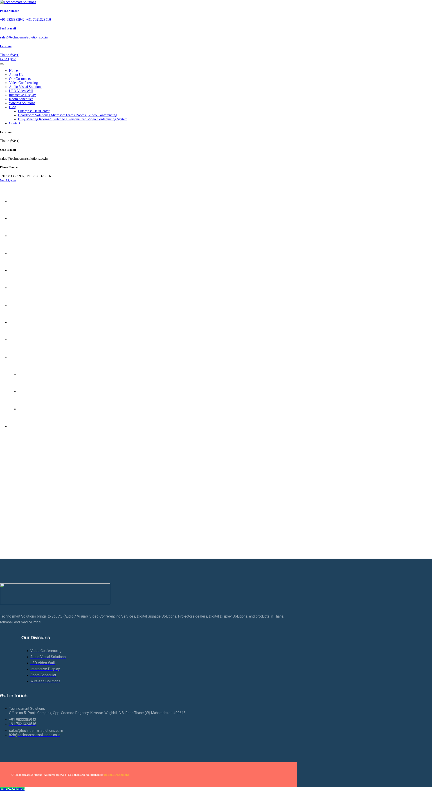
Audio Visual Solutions (25, 87)
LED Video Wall (21, 91)
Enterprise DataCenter (34, 111)
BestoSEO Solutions (116, 774)
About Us (16, 74)
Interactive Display (22, 95)
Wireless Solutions (22, 103)
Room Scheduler (21, 99)
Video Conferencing (23, 83)
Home (13, 70)
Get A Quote (8, 59)
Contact (14, 123)
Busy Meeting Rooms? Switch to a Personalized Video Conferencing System (72, 119)
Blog (12, 107)
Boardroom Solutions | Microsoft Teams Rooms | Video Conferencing (67, 115)
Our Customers (20, 79)
